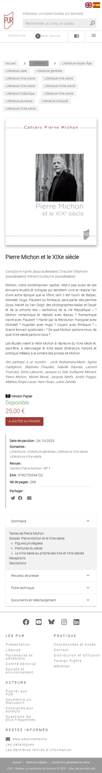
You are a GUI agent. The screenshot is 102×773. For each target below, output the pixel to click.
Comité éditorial (21, 664)
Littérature (17, 451)
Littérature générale (41, 451)
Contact (61, 650)
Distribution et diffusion (77, 655)
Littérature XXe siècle (72, 451)
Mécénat (62, 666)
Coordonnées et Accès (75, 644)
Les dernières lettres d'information (39, 750)
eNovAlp (89, 768)
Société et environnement (20, 670)
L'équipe (13, 650)
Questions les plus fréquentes (21, 718)
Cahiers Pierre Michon (26, 468)
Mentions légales (36, 762)
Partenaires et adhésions (19, 656)
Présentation (18, 644)
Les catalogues (20, 744)
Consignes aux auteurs (19, 709)
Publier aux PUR (16, 692)
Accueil (17, 762)
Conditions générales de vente (70, 762)
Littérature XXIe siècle (26, 456)
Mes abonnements (29, 739)
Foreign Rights (68, 661)
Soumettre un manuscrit (18, 701)
